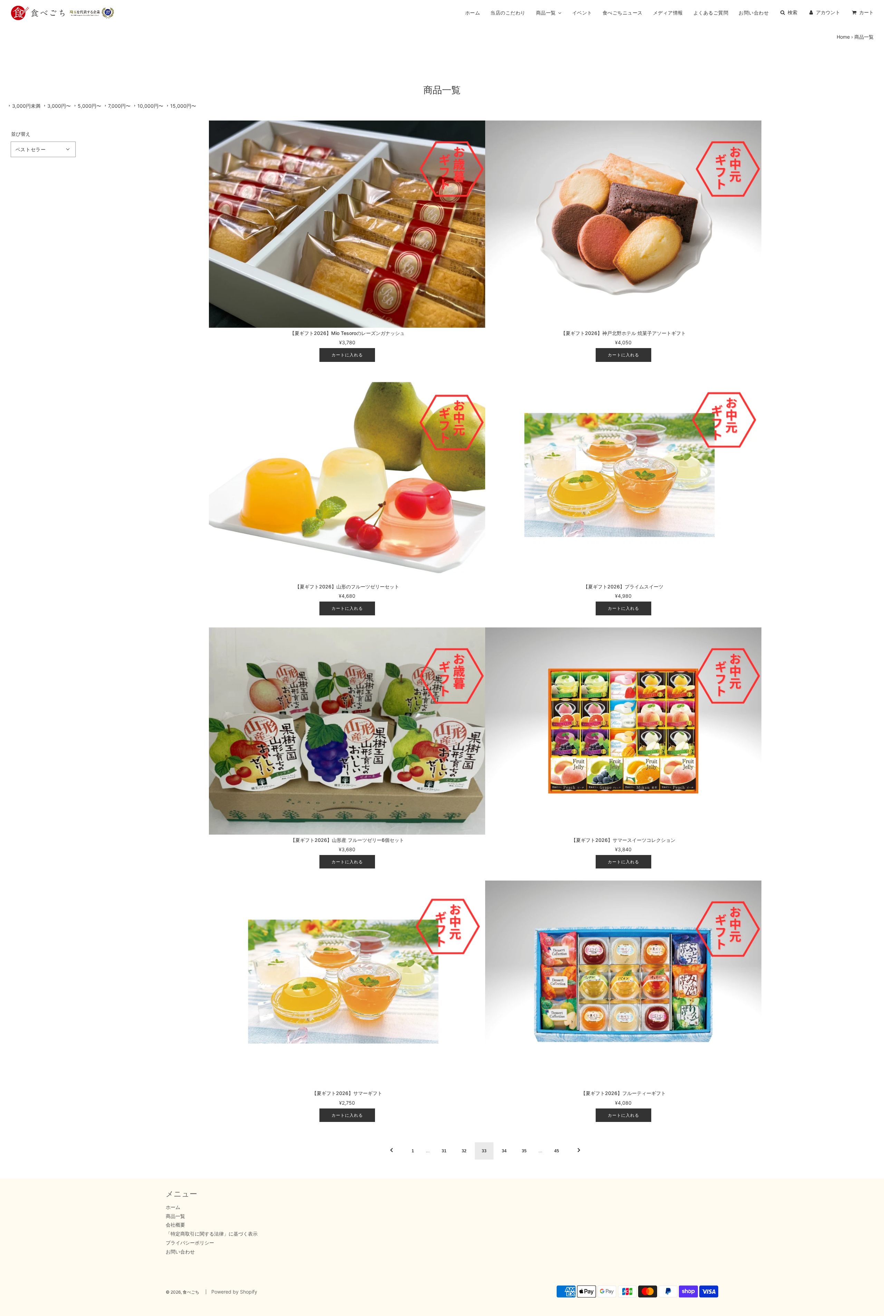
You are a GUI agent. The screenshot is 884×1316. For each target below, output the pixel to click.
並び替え (20, 134)
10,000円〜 (150, 106)
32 (464, 1151)
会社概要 (175, 1225)
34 (504, 1151)
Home (843, 37)
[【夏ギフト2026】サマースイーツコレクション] (623, 731)
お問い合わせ (180, 1252)
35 (524, 1151)
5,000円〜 (89, 106)
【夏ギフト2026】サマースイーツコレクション (623, 840)
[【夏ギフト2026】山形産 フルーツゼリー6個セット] (347, 731)
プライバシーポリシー (190, 1243)
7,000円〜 (119, 106)
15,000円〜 (183, 106)
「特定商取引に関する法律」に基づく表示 (212, 1234)
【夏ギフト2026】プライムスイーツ (623, 586)
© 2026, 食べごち (182, 1292)
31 (444, 1151)
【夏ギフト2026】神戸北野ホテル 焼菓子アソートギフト (623, 333)
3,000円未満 (26, 106)
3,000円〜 (59, 106)
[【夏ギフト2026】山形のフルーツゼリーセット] (347, 477)
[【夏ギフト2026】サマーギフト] (347, 984)
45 (556, 1151)
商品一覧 (175, 1216)
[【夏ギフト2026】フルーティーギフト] (623, 984)
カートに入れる (347, 354)
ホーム (173, 1207)
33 (484, 1151)
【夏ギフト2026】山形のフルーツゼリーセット (347, 586)
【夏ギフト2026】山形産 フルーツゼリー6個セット (347, 840)
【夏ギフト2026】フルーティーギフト (623, 1093)
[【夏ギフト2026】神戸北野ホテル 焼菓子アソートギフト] (623, 224)
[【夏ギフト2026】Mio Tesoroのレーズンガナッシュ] (347, 224)
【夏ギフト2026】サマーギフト (347, 1093)
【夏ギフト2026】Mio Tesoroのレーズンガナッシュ (347, 333)
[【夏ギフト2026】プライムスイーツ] (623, 477)
